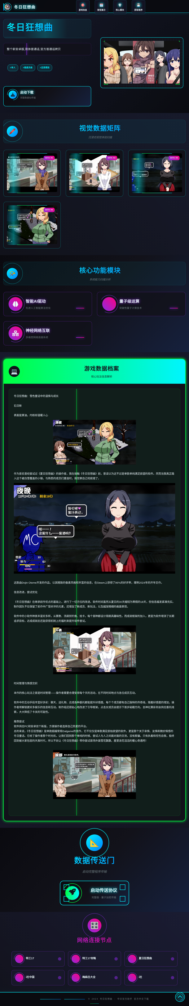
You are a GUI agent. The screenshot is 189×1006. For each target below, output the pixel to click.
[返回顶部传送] (180, 997)
